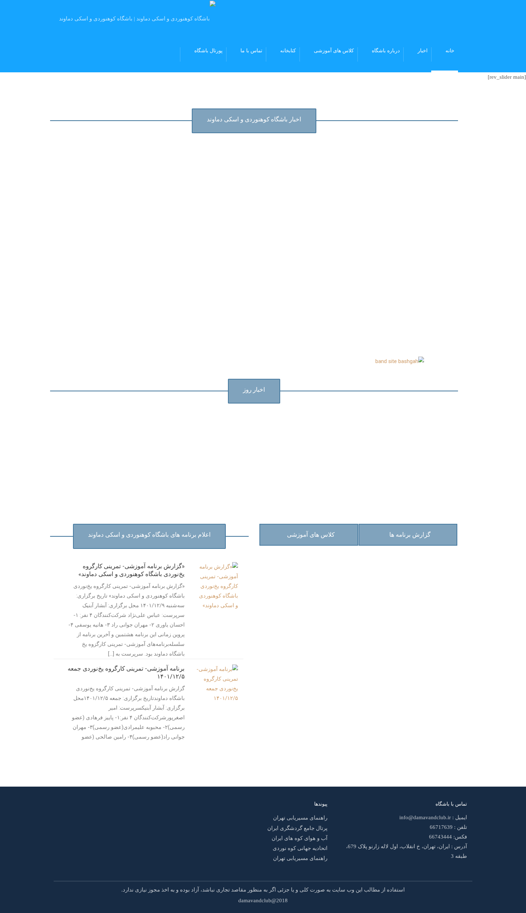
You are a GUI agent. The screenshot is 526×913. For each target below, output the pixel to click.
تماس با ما (251, 50)
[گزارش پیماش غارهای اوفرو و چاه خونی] (110, 242)
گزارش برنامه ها (409, 534)
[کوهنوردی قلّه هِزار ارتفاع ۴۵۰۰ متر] (319, 156)
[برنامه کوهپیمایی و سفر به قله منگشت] (214, 242)
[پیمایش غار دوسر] (438, 156)
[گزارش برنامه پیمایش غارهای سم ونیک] (213, 156)
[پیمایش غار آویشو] (438, 242)
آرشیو (61, 751)
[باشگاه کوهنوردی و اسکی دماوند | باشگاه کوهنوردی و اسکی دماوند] (137, 18)
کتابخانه (288, 50)
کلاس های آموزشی (334, 50)
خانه (449, 50)
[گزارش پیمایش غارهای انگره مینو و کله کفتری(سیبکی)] (305, 245)
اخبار (423, 50)
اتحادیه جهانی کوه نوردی (300, 848)
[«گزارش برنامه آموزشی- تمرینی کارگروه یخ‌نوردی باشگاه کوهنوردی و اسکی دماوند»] (216, 586)
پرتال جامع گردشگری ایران (297, 828)
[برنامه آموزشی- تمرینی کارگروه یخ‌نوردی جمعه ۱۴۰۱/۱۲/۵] (216, 683)
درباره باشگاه (386, 50)
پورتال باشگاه (208, 50)
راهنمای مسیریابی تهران (300, 818)
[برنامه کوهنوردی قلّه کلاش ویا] (120, 156)
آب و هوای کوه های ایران (299, 838)
